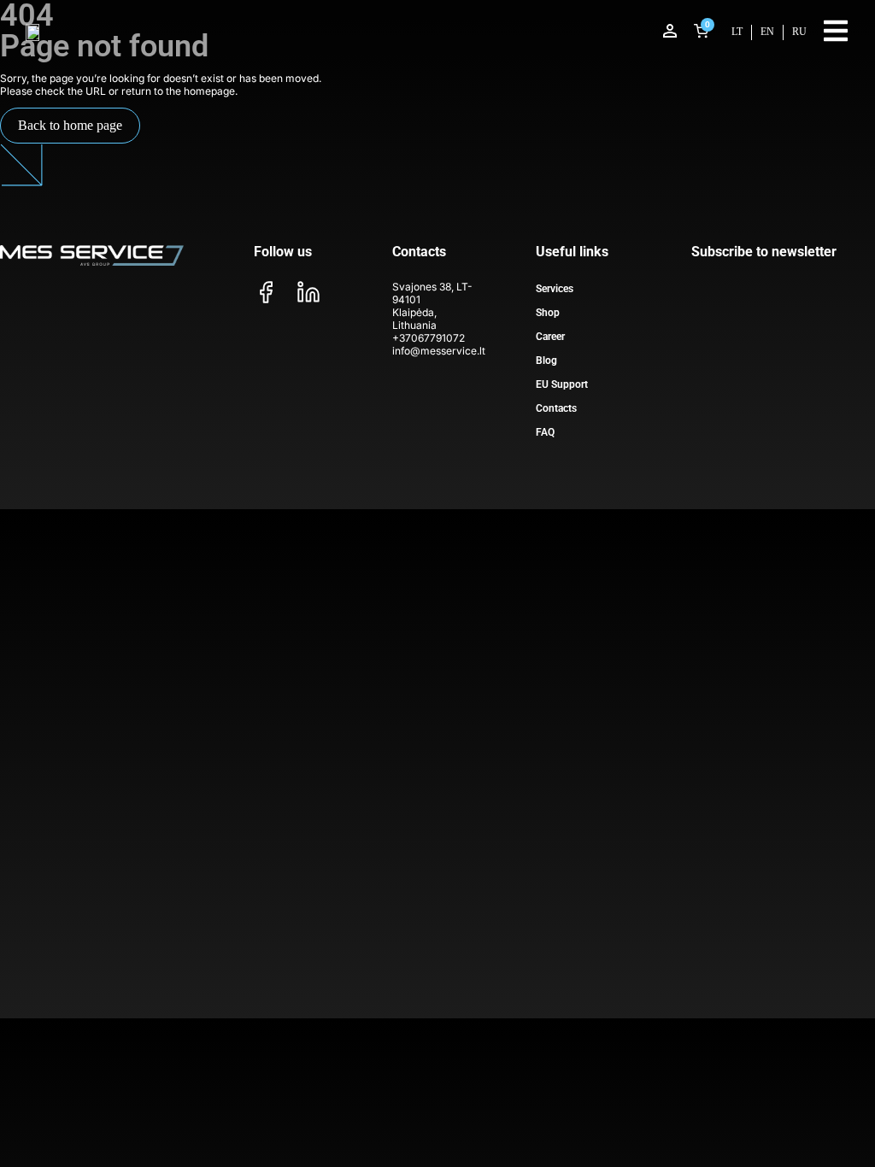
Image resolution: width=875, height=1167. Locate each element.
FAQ (545, 432)
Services (554, 289)
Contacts (556, 408)
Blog (546, 361)
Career (550, 337)
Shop (548, 313)
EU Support (562, 384)
